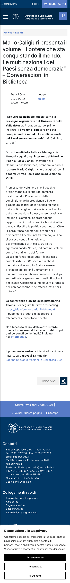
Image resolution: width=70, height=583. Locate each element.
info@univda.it (21, 456)
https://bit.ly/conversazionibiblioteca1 (30, 309)
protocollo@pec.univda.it (40, 467)
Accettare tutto (35, 557)
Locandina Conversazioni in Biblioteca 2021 (34, 360)
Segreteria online (15, 505)
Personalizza (35, 566)
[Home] (16, 17)
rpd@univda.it (14, 463)
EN (37, 4)
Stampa (53, 413)
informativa (18, 336)
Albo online (12, 501)
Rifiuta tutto (35, 575)
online (41, 98)
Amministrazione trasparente (22, 498)
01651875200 (19, 453)
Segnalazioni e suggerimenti (21, 512)
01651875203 (43, 453)
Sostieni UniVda (14, 508)
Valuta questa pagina (28, 413)
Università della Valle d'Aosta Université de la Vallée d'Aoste (38, 17)
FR (33, 4)
